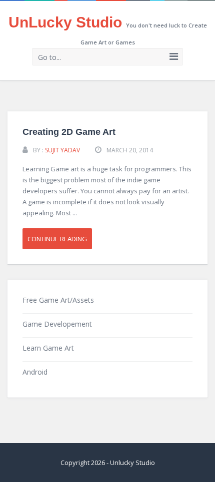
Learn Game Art (48, 348)
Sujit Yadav (62, 150)
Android (35, 372)
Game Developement (57, 324)
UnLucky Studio (65, 22)
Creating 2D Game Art (69, 132)
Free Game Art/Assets (58, 300)
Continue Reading (57, 238)
